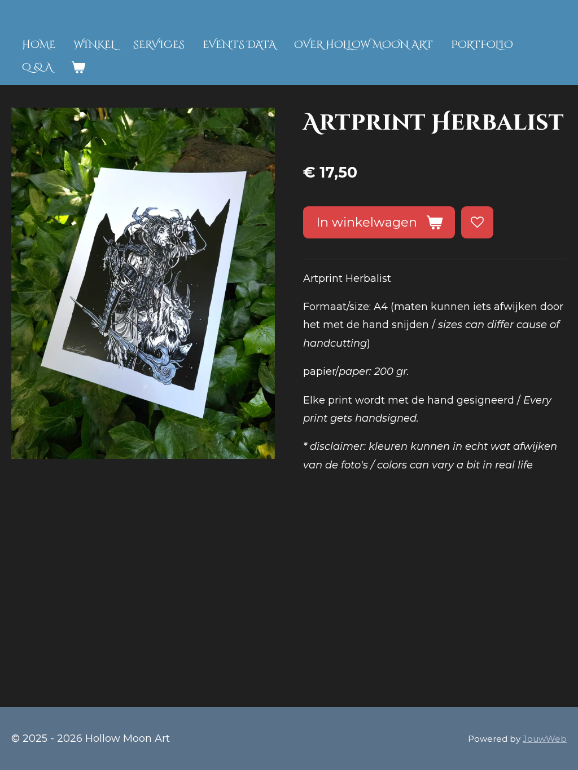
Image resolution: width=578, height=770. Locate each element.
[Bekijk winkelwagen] (77, 67)
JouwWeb (545, 738)
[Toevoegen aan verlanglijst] (477, 222)
